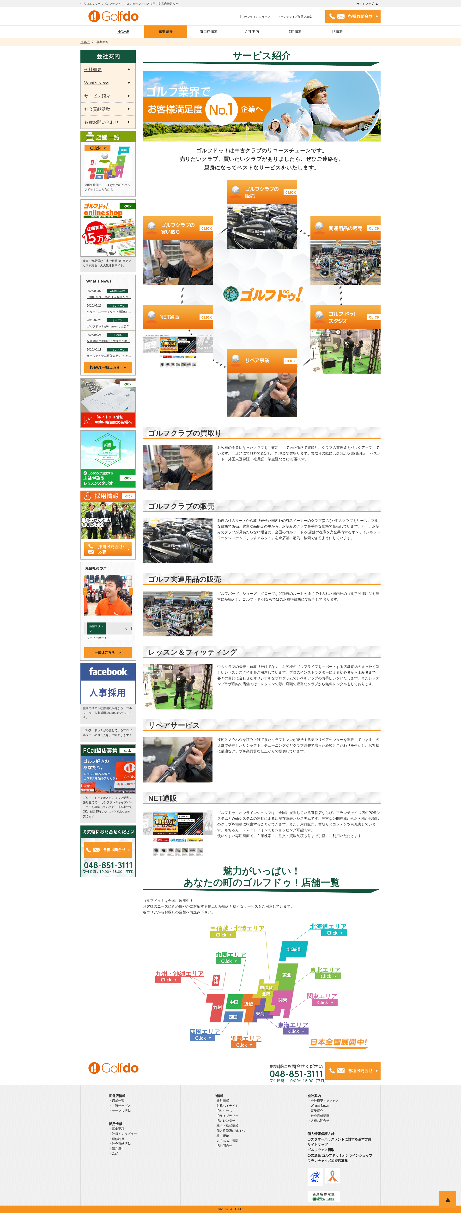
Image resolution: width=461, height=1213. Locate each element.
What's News (96, 82)
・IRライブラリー (225, 1116)
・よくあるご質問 (225, 1141)
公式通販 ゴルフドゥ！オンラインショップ (340, 1155)
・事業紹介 (315, 1111)
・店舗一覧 (116, 1100)
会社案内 (314, 1096)
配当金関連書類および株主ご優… (108, 341)
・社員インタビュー (123, 1134)
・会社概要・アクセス (323, 1100)
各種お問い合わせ (101, 122)
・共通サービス (120, 1106)
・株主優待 (221, 1136)
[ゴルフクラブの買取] (178, 262)
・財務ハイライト (225, 1106)
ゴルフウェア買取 (321, 1150)
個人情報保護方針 (321, 1134)
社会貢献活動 (97, 109)
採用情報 (115, 1124)
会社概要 (93, 69)
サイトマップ (365, 4)
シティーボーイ (94, 638)
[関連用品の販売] (345, 262)
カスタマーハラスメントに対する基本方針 (339, 1139)
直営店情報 (117, 1096)
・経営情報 (221, 1100)
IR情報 (218, 1096)
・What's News (318, 1106)
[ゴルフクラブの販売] (262, 226)
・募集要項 (116, 1129)
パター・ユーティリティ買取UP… (109, 312)
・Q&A (114, 1154)
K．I (125, 628)
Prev (85, 591)
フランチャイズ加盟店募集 (295, 16)
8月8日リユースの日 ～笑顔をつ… (109, 297)
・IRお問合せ (222, 1145)
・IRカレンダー (224, 1120)
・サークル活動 (120, 1111)
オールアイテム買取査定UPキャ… (109, 355)
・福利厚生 (116, 1149)
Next (131, 591)
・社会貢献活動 (120, 1143)
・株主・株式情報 (225, 1125)
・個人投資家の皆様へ (229, 1131)
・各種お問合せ (318, 1120)
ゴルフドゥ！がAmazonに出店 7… (109, 326)
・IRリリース (222, 1111)
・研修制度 (116, 1139)
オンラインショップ (257, 16)
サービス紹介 (97, 96)
